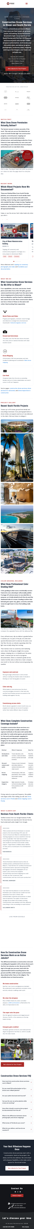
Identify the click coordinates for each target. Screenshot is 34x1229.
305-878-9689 (25, 73)
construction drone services (18, 388)
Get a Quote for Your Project (17, 68)
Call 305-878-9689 (8, 1227)
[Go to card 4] (17, 261)
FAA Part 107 (14, 56)
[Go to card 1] (13, 261)
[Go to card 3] (16, 261)
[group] (17, 242)
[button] (26, 3)
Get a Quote (25, 1227)
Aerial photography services (18, 323)
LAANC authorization (14, 1003)
